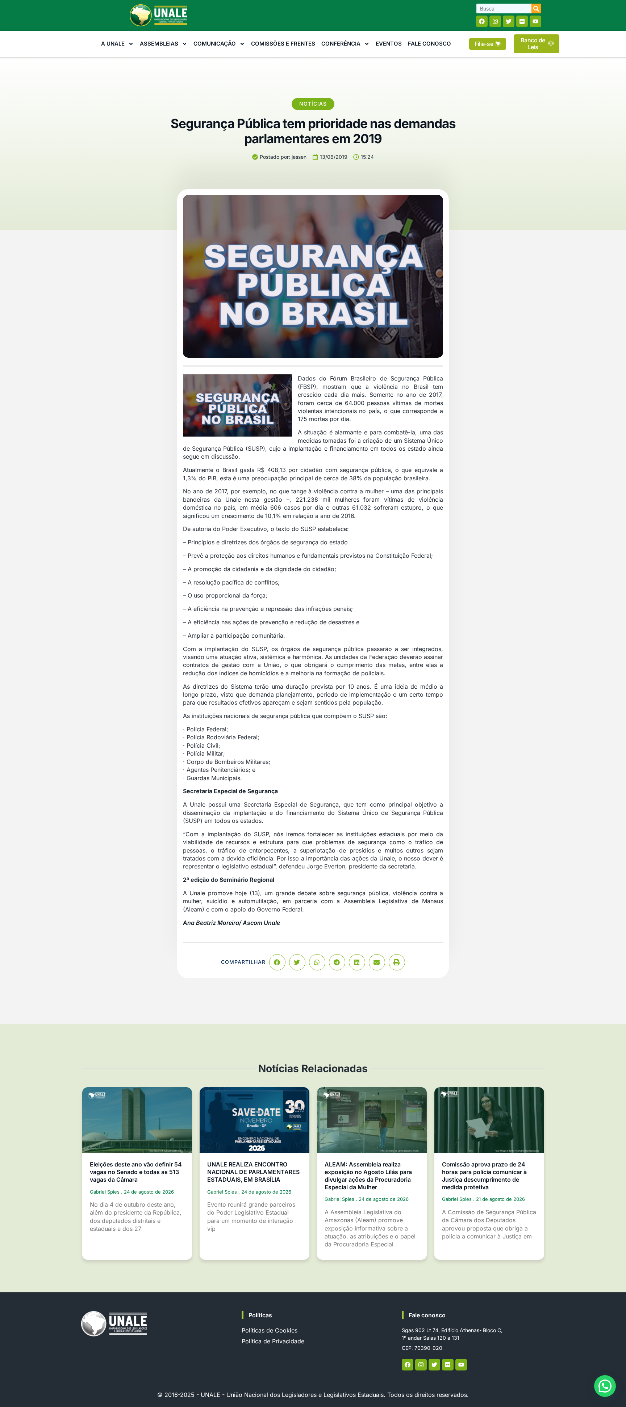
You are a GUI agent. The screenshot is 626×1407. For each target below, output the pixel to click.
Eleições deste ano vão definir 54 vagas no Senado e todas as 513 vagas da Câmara (136, 1172)
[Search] (536, 8)
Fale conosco (427, 1315)
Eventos (389, 43)
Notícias (313, 104)
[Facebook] (482, 21)
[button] (277, 962)
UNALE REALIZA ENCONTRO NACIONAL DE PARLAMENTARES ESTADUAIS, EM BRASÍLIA (253, 1172)
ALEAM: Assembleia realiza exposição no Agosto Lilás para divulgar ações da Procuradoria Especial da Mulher (368, 1175)
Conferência (340, 43)
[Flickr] (522, 21)
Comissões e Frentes (283, 43)
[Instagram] (495, 21)
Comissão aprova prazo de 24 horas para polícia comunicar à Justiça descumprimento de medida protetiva (484, 1175)
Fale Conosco (429, 43)
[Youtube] (535, 21)
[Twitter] (508, 21)
